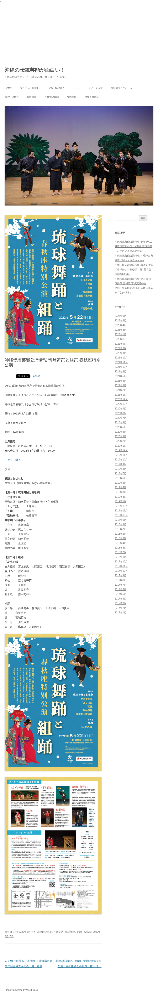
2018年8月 (120, 524)
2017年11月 (121, 566)
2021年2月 (120, 390)
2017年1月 (120, 612)
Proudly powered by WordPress (21, 990)
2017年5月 (120, 594)
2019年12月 (121, 450)
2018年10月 (121, 515)
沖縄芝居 (59, 931)
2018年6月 (120, 533)
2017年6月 (120, 589)
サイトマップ (96, 88)
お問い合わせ (11, 96)
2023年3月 (120, 329)
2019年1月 (120, 501)
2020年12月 (121, 399)
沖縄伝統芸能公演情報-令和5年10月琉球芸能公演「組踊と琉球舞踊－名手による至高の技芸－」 (133, 246)
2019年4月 (120, 487)
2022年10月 (121, 339)
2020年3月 (120, 436)
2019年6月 (120, 478)
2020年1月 (120, 445)
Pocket (35, 375)
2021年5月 (120, 376)
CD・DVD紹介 (57, 88)
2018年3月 (120, 547)
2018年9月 (120, 519)
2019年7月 (120, 473)
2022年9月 (120, 343)
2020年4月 (120, 431)
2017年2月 (120, 607)
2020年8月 (120, 413)
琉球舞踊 (71, 96)
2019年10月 (121, 459)
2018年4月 (120, 543)
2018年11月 (121, 510)
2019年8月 (120, 468)
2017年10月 (121, 570)
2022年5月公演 (27, 931)
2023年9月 (120, 315)
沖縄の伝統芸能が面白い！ (35, 70)
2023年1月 (120, 334)
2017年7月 (120, 584)
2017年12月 (121, 561)
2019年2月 (120, 496)
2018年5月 (120, 538)
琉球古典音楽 (92, 96)
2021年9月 (120, 371)
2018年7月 (120, 529)
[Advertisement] (79, 32)
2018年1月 (120, 556)
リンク (76, 88)
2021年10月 (121, 366)
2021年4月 (120, 380)
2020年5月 (120, 427)
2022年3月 (120, 353)
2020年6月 (120, 422)
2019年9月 (120, 464)
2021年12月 (121, 357)
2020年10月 (121, 404)
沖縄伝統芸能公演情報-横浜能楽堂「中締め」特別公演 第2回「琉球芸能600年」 (134, 269)
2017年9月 (120, 575)
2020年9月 (120, 408)
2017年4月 (120, 598)
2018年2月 (120, 552)
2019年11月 (121, 454)
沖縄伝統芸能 (52, 96)
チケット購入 (13, 459)
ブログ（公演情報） (30, 88)
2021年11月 (121, 362)
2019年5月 (120, 482)
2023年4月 (120, 325)
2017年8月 (120, 580)
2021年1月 (120, 394)
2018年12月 (121, 505)
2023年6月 (120, 320)
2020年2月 (120, 441)
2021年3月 (120, 385)
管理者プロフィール (121, 88)
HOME (8, 88)
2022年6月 (120, 348)
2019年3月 (120, 492)
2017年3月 (120, 603)
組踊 (79, 931)
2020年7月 (120, 417)
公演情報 (31, 96)
